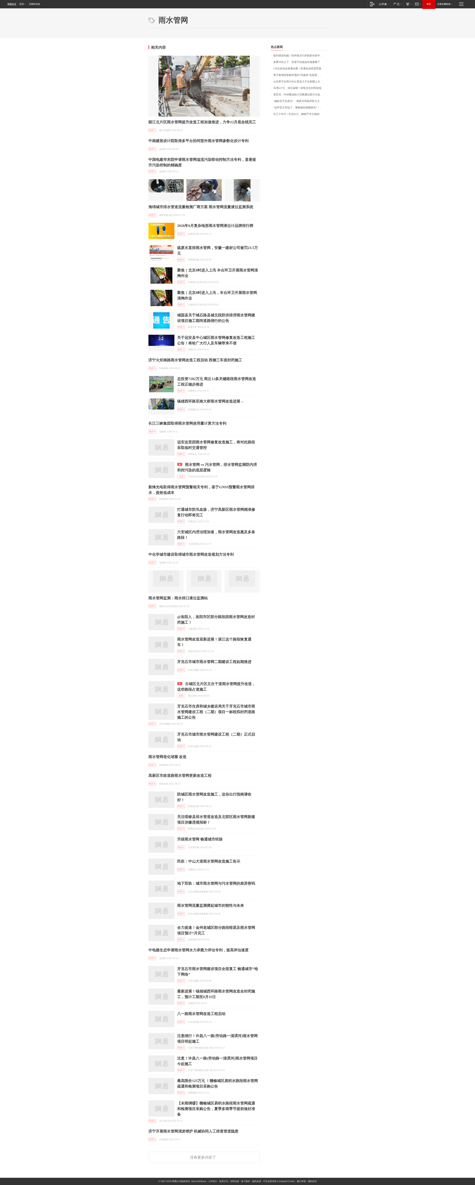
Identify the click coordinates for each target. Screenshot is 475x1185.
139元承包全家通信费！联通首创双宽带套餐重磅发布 (300, 68)
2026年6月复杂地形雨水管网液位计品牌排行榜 (215, 226)
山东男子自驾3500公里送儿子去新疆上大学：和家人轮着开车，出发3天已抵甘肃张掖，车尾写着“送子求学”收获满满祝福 (300, 81)
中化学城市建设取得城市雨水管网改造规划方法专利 (191, 554)
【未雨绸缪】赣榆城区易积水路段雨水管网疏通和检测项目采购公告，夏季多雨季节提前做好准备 (216, 1108)
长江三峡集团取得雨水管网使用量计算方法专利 (187, 423)
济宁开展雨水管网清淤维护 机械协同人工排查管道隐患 (193, 1131)
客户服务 (245, 1181)
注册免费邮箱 (444, 4)
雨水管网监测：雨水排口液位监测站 (178, 598)
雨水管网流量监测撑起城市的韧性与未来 (210, 905)
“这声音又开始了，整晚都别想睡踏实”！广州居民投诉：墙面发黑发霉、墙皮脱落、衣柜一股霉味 (300, 107)
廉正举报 (301, 1181)
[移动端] (372, 4)
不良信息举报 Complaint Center (279, 1181)
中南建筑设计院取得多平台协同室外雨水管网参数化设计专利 (198, 141)
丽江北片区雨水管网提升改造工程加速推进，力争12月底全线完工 (202, 122)
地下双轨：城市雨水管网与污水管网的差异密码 (216, 883)
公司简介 (212, 1181)
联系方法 (223, 1181)
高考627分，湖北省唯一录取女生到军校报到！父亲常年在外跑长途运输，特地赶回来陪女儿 (300, 88)
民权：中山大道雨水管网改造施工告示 (208, 861)
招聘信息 (234, 1181)
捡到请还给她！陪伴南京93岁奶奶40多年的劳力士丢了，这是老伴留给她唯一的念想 (300, 55)
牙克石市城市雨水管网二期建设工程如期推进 (214, 662)
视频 (181, 476)
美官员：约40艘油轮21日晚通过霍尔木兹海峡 (299, 94)
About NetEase (198, 1181)
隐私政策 (256, 1181)
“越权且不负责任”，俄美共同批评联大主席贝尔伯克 (300, 101)
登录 (429, 4)
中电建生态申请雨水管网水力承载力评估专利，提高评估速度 (198, 950)
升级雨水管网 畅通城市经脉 (200, 839)
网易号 (152, 130)
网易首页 (11, 4)
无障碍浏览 (34, 4)
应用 (21, 4)
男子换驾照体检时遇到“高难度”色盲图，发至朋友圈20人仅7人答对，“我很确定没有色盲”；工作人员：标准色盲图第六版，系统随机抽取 (300, 75)
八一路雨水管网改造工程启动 (201, 1014)
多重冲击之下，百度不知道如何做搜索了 (296, 62)
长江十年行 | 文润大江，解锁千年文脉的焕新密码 (300, 114)
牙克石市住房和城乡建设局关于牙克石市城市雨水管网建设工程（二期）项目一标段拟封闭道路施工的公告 (216, 711)
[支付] (408, 4)
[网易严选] (397, 4)
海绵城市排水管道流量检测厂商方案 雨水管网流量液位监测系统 (200, 207)
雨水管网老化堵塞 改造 (167, 757)
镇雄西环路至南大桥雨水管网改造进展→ (210, 401)
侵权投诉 (312, 1181)
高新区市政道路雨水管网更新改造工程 (180, 775)
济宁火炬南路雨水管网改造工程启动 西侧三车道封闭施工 (195, 360)
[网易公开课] (383, 4)
